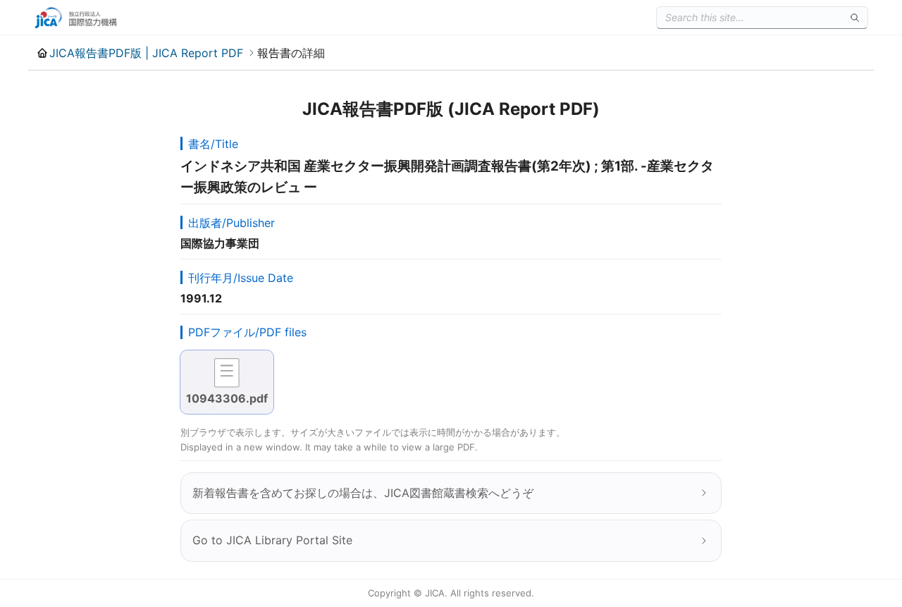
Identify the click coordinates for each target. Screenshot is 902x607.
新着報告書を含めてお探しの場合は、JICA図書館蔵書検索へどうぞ (362, 493)
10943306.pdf (227, 398)
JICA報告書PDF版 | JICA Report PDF (146, 53)
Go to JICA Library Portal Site (272, 540)
